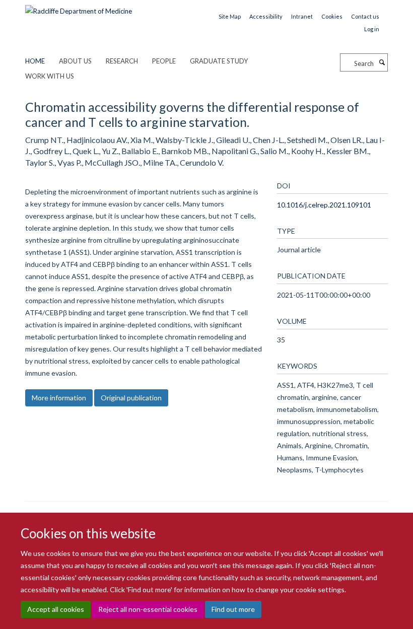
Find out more (233, 609)
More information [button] (59, 397)
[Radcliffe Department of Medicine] (78, 8)
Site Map (230, 16)
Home (35, 61)
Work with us (49, 76)
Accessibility (266, 16)
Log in (371, 29)
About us (75, 61)
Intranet (302, 16)
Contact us (365, 16)
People (164, 61)
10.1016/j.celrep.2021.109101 (324, 204)
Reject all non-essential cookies (147, 609)
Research (122, 61)
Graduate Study (219, 61)
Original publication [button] (131, 397)
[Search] (381, 62)
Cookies (331, 16)
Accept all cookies (55, 609)
